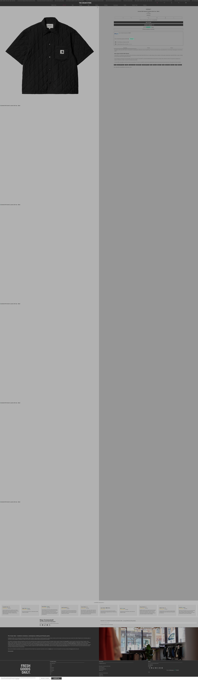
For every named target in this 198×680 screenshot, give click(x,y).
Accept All (56, 678)
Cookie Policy (17, 678)
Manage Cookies (45, 678)
